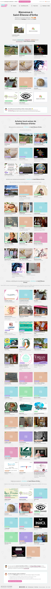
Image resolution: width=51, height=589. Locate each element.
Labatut (41, 285)
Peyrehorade (23, 182)
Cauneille (11, 285)
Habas (33, 286)
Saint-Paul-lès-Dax (20, 286)
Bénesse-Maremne (36, 285)
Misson (48, 285)
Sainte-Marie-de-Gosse (16, 182)
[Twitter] (24, 587)
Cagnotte (27, 182)
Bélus (11, 182)
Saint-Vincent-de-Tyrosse (24, 285)
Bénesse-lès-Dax (16, 285)
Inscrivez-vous (10, 109)
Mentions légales (42, 587)
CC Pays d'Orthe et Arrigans (35, 565)
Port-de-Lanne (22, 129)
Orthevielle (27, 129)
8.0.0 (49, 587)
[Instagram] (22, 587)
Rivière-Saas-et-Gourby (5, 285)
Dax (43, 285)
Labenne (29, 286)
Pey (30, 129)
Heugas (40, 182)
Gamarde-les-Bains (24, 485)
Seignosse (26, 286)
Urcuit (46, 285)
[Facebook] (20, 587)
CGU (47, 587)
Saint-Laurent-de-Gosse (34, 182)
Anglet (29, 485)
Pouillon (30, 285)
